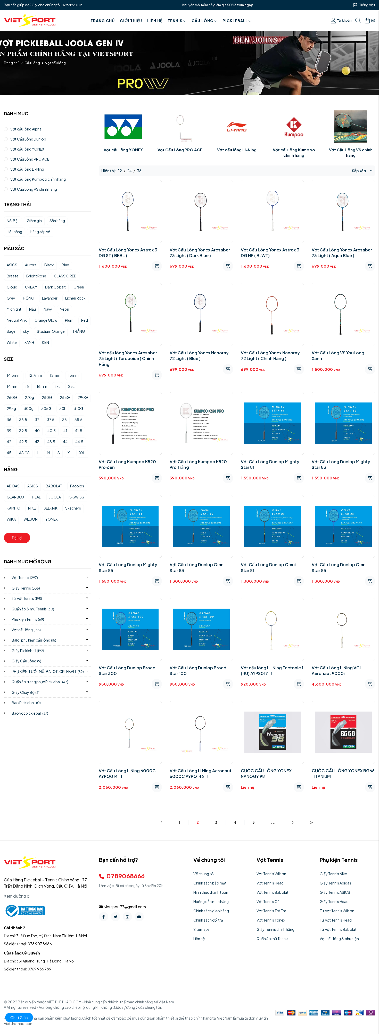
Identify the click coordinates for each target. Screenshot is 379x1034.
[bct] (24, 910)
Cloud (12, 287)
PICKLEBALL (235, 20)
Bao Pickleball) (26, 702)
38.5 (79, 419)
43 (37, 441)
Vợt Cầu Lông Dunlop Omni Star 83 (197, 567)
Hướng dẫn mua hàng (211, 901)
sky (26, 331)
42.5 (23, 441)
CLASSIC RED (65, 276)
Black (49, 264)
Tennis (175, 20)
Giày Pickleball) (28, 650)
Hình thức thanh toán (210, 892)
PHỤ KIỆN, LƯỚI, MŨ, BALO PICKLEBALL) (48, 671)
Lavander (49, 298)
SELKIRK (50, 508)
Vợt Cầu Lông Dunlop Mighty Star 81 (270, 464)
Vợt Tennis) (25, 577)
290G (83, 397)
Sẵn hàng (57, 220)
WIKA (11, 519)
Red (84, 320)
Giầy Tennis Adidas (335, 883)
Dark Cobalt (55, 287)
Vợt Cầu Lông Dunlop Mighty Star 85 (128, 567)
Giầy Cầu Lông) (26, 661)
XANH (29, 342)
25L (71, 386)
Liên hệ (154, 20)
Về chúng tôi (204, 873)
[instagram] (127, 916)
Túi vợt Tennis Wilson (337, 910)
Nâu (32, 309)
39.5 (23, 430)
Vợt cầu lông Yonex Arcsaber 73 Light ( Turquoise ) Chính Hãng (128, 358)
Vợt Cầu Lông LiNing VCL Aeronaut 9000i (337, 670)
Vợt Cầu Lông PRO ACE (180, 149)
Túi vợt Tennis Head (336, 920)
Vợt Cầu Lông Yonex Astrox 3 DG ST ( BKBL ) (128, 252)
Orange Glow (46, 320)
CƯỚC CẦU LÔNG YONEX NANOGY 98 (266, 773)
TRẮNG (78, 331)
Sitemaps (201, 929)
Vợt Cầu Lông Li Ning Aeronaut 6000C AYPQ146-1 (201, 773)
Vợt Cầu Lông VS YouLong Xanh (338, 355)
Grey (11, 298)
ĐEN (45, 342)
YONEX (51, 519)
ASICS (12, 264)
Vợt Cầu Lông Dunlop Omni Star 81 (268, 567)
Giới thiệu (131, 20)
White (12, 342)
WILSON (30, 519)
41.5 (78, 430)
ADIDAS (13, 486)
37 (37, 419)
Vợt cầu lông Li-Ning (237, 149)
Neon (64, 309)
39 (9, 430)
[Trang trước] (161, 822)
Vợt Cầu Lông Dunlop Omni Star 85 (339, 567)
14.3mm (14, 375)
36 (9, 419)
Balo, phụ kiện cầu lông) (34, 640)
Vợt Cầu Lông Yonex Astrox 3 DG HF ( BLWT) (270, 252)
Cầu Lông (202, 20)
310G (78, 408)
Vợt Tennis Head (270, 883)
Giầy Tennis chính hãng (275, 929)
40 (37, 430)
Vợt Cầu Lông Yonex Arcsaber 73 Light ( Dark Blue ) (200, 252)
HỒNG (28, 298)
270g (29, 397)
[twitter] (115, 916)
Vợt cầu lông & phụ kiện (339, 938)
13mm (73, 375)
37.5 (50, 419)
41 (65, 430)
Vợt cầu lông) (26, 629)
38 (64, 419)
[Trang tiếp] (292, 822)
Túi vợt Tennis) (27, 598)
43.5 (51, 441)
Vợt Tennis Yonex (271, 920)
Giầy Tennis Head (334, 901)
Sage (11, 331)
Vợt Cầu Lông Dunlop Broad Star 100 (198, 670)
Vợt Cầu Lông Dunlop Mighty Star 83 (341, 464)
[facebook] (103, 916)
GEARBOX (15, 497)
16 (27, 386)
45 (9, 452)
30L (62, 408)
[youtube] (139, 916)
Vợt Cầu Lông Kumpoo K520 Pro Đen (127, 464)
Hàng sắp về (40, 231)
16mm (42, 386)
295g (11, 408)
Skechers (73, 508)
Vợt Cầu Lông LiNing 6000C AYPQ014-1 (127, 773)
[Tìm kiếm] (358, 20)
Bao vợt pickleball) (30, 713)
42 (9, 441)
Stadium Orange (51, 331)
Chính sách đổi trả (208, 920)
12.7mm (35, 375)
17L (57, 386)
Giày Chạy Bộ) (26, 692)
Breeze (13, 276)
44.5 (79, 441)
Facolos (77, 486)
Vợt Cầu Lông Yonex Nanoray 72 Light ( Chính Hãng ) (270, 355)
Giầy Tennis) (26, 588)
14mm (12, 386)
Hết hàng (14, 231)
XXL (82, 452)
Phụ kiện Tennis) (28, 619)
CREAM (31, 287)
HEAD (37, 497)
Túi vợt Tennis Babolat (338, 929)
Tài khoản (344, 20)
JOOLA (55, 497)
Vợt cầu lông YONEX (123, 149)
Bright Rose (36, 276)
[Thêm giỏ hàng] (157, 266)
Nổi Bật (13, 220)
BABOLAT (54, 486)
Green (78, 287)
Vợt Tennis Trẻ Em (271, 910)
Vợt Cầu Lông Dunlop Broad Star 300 (127, 670)
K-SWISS (76, 497)
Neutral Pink (17, 320)
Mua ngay (245, 5)
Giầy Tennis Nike (333, 873)
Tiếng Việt (367, 5)
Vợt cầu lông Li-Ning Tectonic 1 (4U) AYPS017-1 (272, 670)
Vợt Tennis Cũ (268, 901)
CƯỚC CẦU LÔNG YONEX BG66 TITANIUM (343, 773)
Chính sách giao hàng (211, 910)
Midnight (14, 309)
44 (65, 441)
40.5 (51, 430)
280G (47, 397)
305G (46, 408)
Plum (69, 320)
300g (29, 408)
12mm (55, 375)
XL (69, 452)
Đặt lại (17, 537)
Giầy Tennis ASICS (335, 892)
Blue (65, 264)
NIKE (32, 508)
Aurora (31, 264)
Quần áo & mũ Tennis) (33, 609)
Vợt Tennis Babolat (273, 892)
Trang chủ (102, 20)
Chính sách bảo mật (210, 883)
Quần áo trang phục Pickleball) (40, 681)
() (373, 20)
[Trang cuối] (311, 822)
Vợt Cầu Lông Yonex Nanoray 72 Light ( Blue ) (199, 355)
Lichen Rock (75, 298)
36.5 (23, 419)
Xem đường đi (17, 896)
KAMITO (13, 508)
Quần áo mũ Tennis (272, 938)
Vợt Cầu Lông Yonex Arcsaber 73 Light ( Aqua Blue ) (342, 252)
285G (65, 397)
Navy (48, 309)
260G (12, 397)
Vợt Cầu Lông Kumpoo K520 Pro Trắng (198, 464)
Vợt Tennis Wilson (271, 873)
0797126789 (71, 5)
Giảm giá (34, 220)
